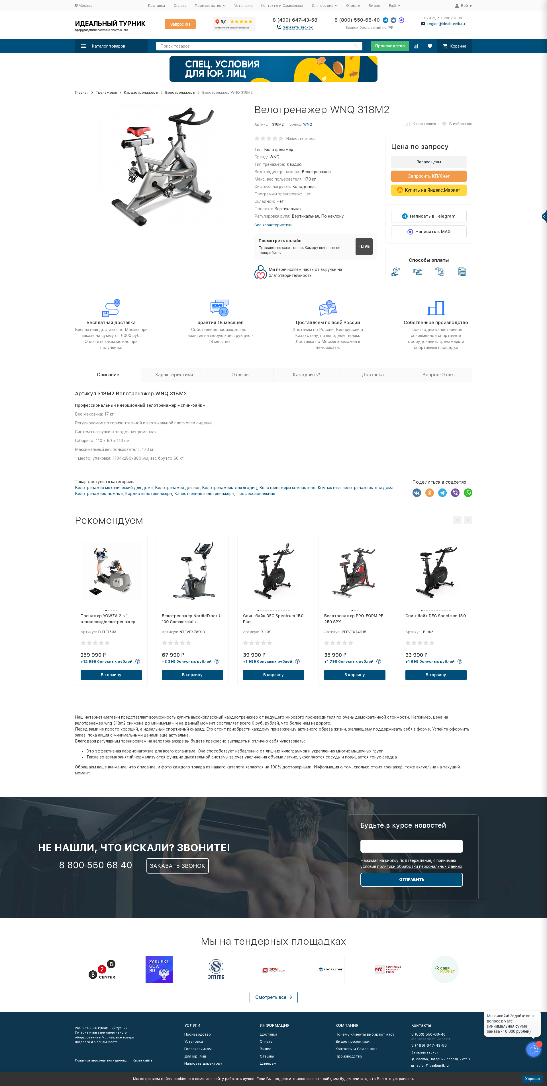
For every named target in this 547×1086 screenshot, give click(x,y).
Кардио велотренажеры (148, 493)
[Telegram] (442, 492)
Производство (390, 46)
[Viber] (455, 492)
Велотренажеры (180, 92)
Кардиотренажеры (141, 92)
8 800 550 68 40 (95, 865)
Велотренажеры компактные (287, 487)
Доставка (156, 5)
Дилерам (268, 1063)
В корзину (111, 674)
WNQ (307, 124)
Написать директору (203, 1063)
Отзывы (353, 5)
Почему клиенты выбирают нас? (365, 1034)
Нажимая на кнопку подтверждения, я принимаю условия (411, 863)
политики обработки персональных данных (419, 866)
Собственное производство (436, 322)
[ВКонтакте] (417, 492)
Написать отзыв (300, 138)
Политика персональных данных (101, 1060)
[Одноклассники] (429, 492)
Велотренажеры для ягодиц (229, 487)
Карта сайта (142, 1060)
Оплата (180, 5)
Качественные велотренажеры (204, 493)
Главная (82, 92)
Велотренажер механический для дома (114, 487)
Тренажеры (106, 92)
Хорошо (532, 1079)
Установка (243, 5)
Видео (374, 5)
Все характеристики (273, 225)
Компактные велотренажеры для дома (355, 487)
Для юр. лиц (195, 1056)
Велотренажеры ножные (99, 493)
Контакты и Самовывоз (282, 5)
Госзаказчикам (198, 1049)
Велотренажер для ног (177, 487)
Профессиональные (255, 493)
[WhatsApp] (468, 492)
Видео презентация (354, 1041)
